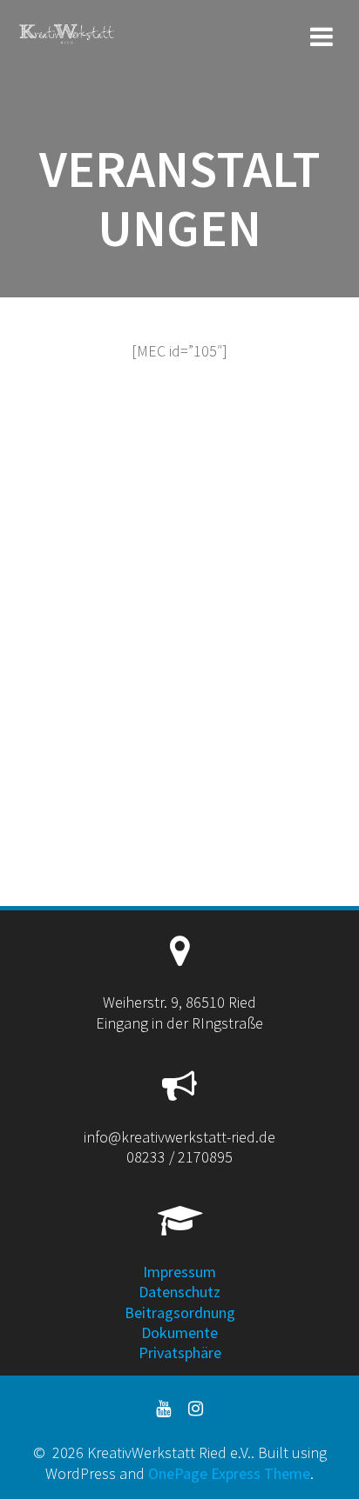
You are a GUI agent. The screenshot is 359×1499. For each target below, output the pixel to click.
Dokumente (179, 1332)
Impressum (179, 1272)
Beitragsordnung (180, 1312)
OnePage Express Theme (229, 1473)
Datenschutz (179, 1292)
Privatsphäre (180, 1352)
